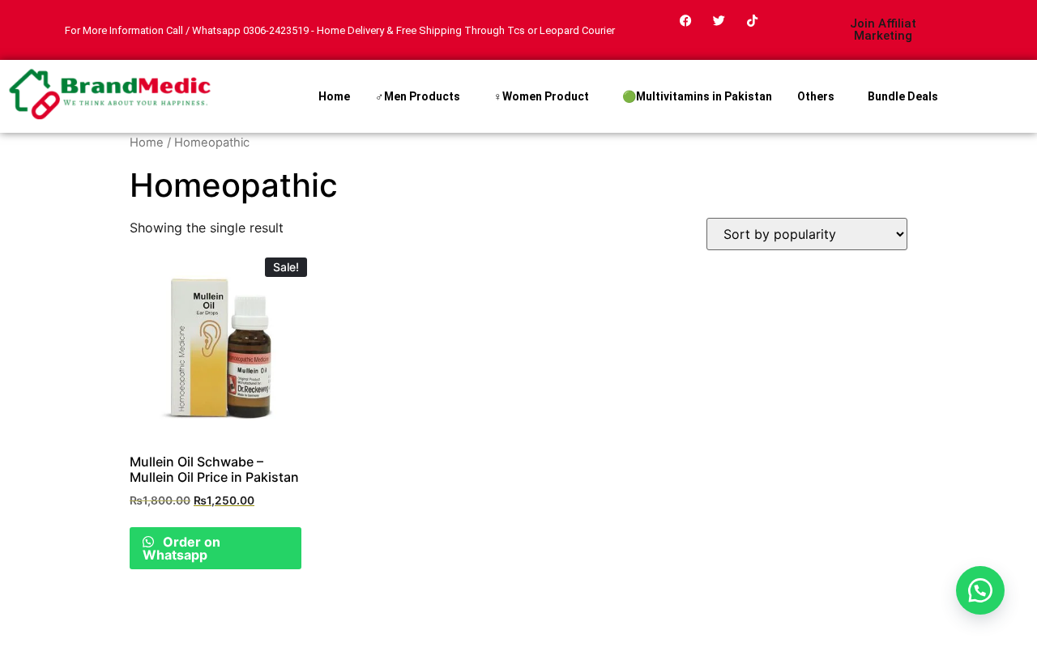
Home (334, 96)
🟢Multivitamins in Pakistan (697, 96)
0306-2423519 (276, 30)
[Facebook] (686, 20)
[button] (980, 590)
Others (815, 96)
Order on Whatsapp (181, 548)
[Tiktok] (752, 20)
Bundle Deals (903, 96)
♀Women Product (541, 96)
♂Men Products (417, 96)
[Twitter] (719, 20)
